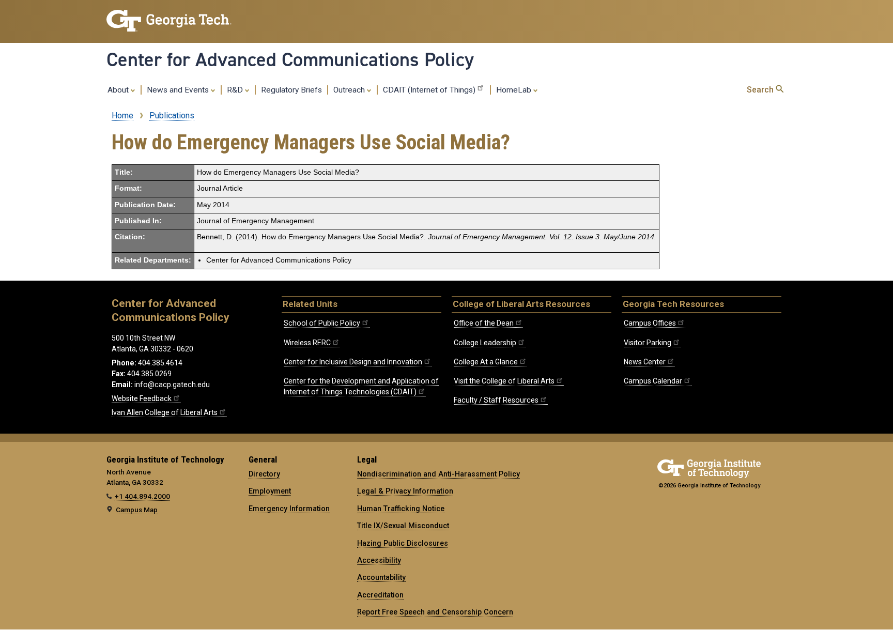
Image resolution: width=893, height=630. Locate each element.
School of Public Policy (322, 323)
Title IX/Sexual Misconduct (403, 525)
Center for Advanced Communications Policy (290, 59)
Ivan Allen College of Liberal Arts (165, 412)
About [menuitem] (119, 90)
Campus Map (137, 509)
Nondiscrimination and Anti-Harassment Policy (438, 474)
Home (122, 115)
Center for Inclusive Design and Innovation (353, 362)
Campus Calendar (653, 381)
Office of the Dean (484, 323)
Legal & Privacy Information (405, 491)
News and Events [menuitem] (179, 90)
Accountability (381, 577)
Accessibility (379, 560)
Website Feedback (142, 398)
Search (761, 90)
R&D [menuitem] (236, 90)
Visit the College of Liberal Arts (504, 381)
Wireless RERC (307, 343)
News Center (645, 362)
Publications (171, 115)
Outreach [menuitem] (350, 90)
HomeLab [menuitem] (514, 90)
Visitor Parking (647, 343)
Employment (270, 491)
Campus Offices (650, 323)
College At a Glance (486, 362)
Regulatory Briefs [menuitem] (291, 90)
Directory (264, 474)
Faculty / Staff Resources (496, 400)
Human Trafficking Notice (400, 508)
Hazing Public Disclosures (402, 543)
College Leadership (485, 343)
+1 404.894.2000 (142, 496)
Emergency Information (289, 508)
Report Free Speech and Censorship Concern (435, 612)
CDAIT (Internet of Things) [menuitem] (429, 90)
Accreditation (380, 595)
